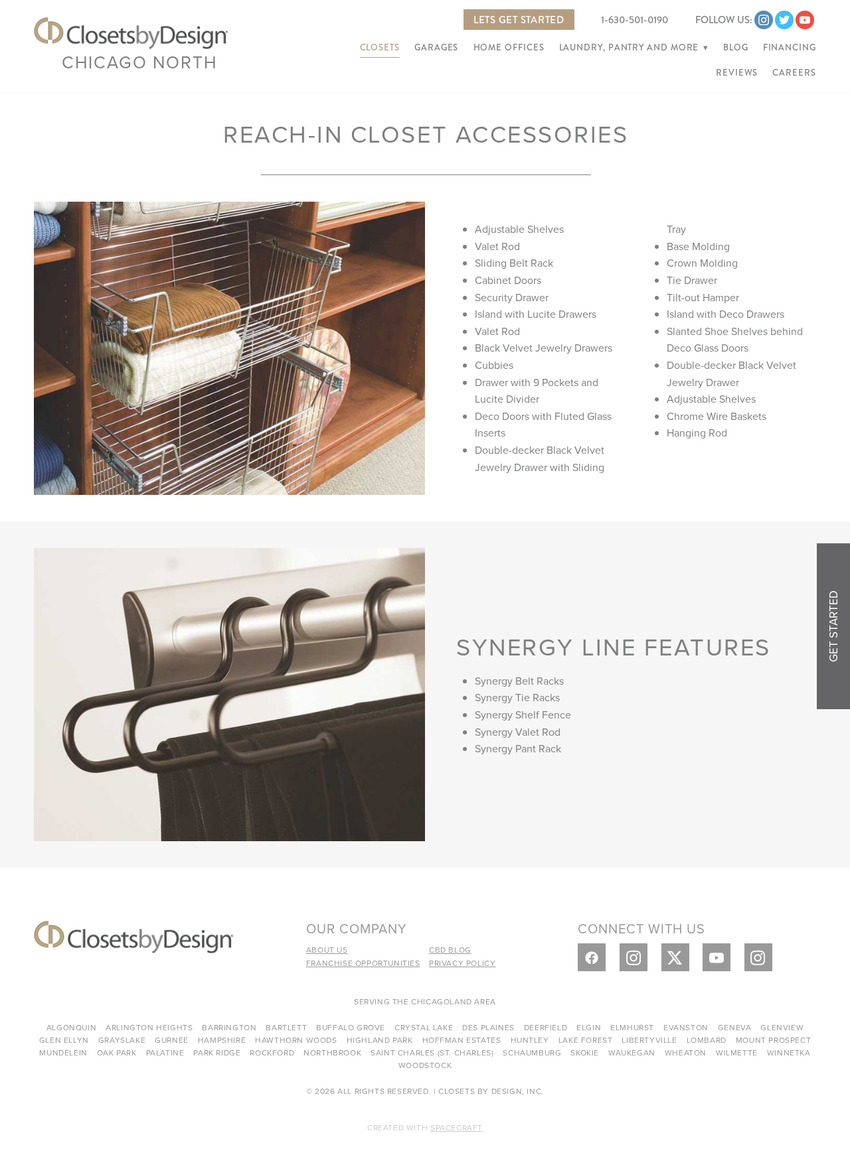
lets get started (518, 20)
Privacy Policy (462, 963)
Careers (793, 73)
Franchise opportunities (363, 963)
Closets (380, 48)
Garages (436, 48)
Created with (425, 1127)
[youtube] (805, 20)
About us (327, 949)
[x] (675, 957)
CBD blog (450, 949)
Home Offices (509, 48)
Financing (789, 48)
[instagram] (763, 20)
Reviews (737, 73)
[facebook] (592, 957)
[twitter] (784, 20)
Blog (735, 48)
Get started (833, 626)
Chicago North (140, 62)
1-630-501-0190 (634, 20)
